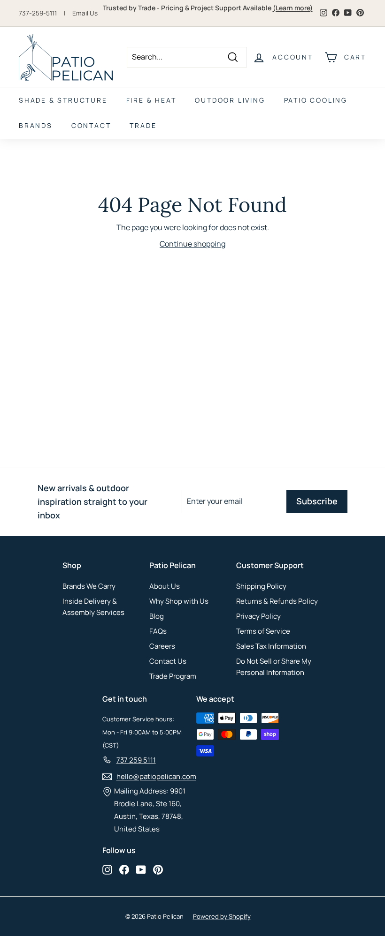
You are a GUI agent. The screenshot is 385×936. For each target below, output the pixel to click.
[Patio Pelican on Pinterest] (158, 869)
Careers (162, 646)
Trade (143, 125)
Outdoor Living (230, 100)
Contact (91, 125)
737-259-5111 (38, 13)
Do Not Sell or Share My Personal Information (273, 666)
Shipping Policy (261, 586)
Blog (156, 616)
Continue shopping (192, 244)
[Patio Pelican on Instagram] (107, 869)
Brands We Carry (89, 586)
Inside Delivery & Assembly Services (93, 606)
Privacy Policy (258, 616)
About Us (164, 586)
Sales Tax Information (271, 646)
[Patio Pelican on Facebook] (124, 869)
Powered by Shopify (222, 916)
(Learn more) (293, 7)
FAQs (158, 631)
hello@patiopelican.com (156, 776)
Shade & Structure (63, 100)
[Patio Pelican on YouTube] (141, 869)
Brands (36, 125)
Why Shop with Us (178, 601)
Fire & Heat (151, 100)
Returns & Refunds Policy (277, 601)
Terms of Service (263, 631)
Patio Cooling (315, 100)
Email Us (85, 13)
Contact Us (167, 661)
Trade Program (172, 676)
